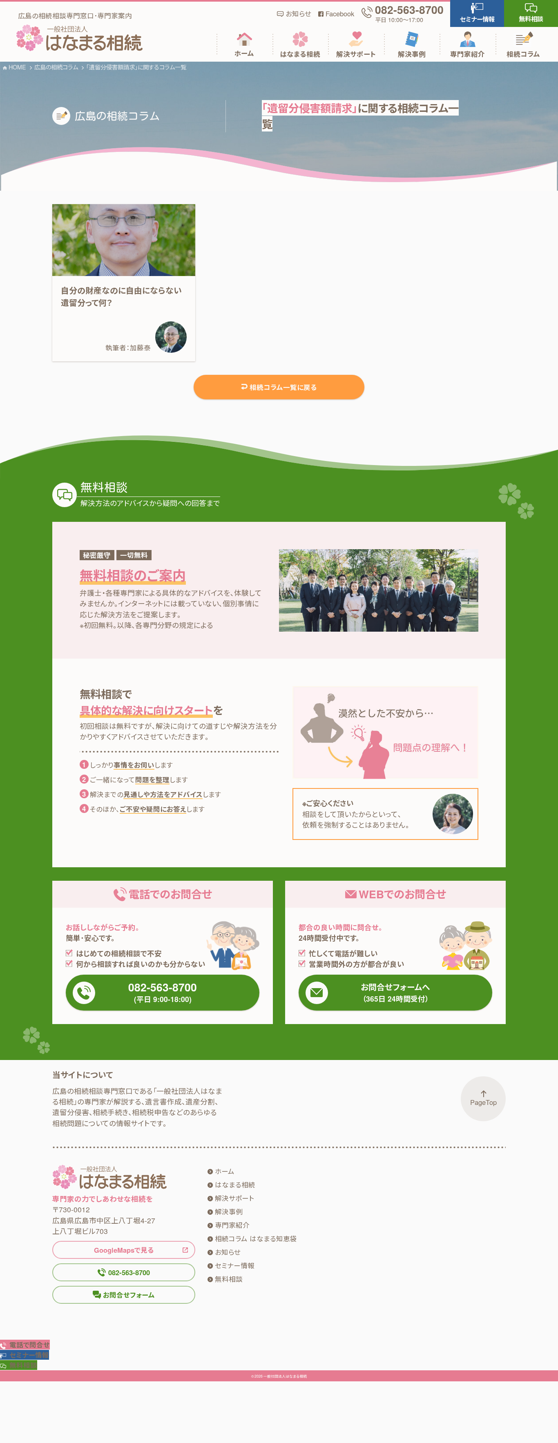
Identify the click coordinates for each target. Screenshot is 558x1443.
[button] (477, 13)
